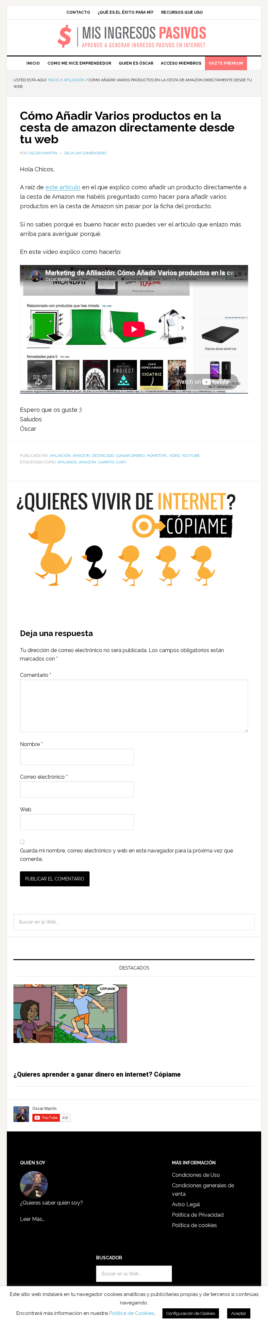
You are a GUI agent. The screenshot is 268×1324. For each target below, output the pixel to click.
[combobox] (134, 922)
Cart (121, 462)
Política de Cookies (131, 1313)
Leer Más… (32, 1219)
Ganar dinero (130, 455)
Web (25, 809)
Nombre (31, 744)
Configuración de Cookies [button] (190, 1313)
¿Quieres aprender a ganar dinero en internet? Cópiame (97, 1074)
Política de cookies (194, 1225)
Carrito (106, 462)
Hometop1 (157, 455)
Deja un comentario (85, 153)
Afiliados (67, 462)
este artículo (62, 187)
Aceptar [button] (238, 1313)
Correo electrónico (44, 777)
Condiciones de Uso (196, 1175)
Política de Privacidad (198, 1215)
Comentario (35, 675)
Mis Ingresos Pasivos (134, 28)
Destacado (103, 455)
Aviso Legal (186, 1204)
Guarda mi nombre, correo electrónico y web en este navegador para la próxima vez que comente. (126, 855)
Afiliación (60, 455)
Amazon (81, 455)
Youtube (191, 455)
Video (174, 455)
